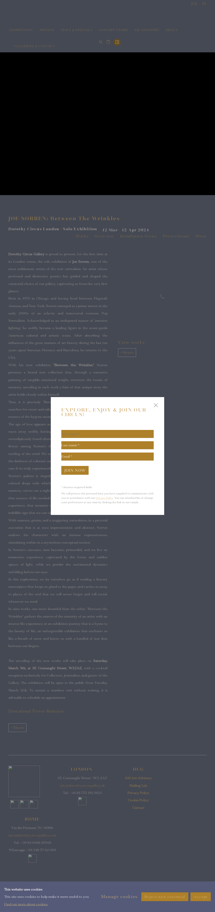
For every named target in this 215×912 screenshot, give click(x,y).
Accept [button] (201, 897)
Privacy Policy (104, 498)
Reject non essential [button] (164, 897)
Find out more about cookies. (26, 904)
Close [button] (155, 407)
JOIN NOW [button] (74, 470)
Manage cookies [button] (119, 897)
